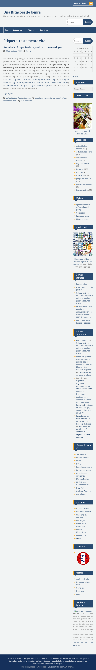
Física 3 (79, 460)
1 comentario (26, 100)
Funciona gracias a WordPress (33, 667)
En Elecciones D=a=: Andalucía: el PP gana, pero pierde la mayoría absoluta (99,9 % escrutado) (84, 311)
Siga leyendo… (10, 93)
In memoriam (81, 284)
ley (54, 98)
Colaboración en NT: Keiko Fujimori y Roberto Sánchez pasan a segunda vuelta (84, 298)
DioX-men (80, 591)
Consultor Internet (83, 511)
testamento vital (9, 100)
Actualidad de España (14, 98)
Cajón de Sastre (82, 163)
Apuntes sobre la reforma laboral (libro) (83, 207)
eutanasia (48, 98)
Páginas (31, 30)
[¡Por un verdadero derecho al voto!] (83, 564)
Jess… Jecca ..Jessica (84, 467)
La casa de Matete (83, 470)
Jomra (28, 51)
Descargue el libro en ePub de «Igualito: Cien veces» (82, 261)
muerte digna (61, 98)
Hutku (78, 464)
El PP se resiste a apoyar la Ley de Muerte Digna (27, 85)
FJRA (78, 594)
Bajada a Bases (82, 508)
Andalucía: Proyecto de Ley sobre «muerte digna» (34, 47)
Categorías (17, 30)
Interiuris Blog (82, 535)
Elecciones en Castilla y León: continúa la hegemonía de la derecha (83, 431)
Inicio (7, 30)
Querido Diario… (83, 494)
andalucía (39, 98)
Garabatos (80, 175)
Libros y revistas (82, 219)
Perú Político (81, 488)
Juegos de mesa (82, 216)
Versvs (79, 538)
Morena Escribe (82, 479)
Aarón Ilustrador (82, 579)
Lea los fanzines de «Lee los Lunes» (83, 132)
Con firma (44, 30)
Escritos (79, 172)
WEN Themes (68, 667)
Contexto (80, 588)
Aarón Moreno (82, 340)
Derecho (27, 98)
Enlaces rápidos (80, 3)
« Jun (75, 76)
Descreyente (81, 520)
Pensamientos (82, 190)
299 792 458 (81, 454)
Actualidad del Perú (84, 152)
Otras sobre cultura (84, 184)
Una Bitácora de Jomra (22, 12)
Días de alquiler (82, 457)
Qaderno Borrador (83, 491)
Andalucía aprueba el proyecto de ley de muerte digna (30, 79)
